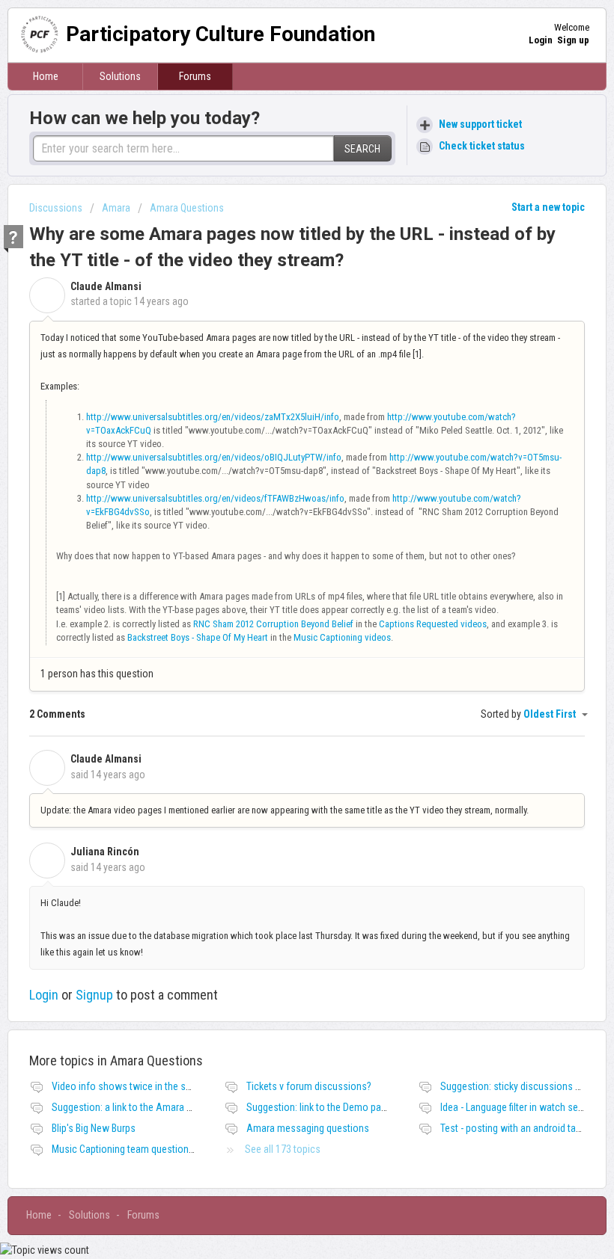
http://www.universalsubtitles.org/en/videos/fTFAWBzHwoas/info (215, 498)
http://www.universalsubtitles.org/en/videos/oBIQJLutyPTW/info (213, 457)
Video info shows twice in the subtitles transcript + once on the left (194, 1086)
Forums (195, 76)
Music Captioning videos (342, 637)
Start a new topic (548, 207)
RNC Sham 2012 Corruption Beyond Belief (273, 624)
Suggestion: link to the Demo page (319, 1107)
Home (45, 76)
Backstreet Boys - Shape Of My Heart (197, 637)
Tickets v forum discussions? (308, 1086)
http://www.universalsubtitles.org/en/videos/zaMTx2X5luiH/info (212, 416)
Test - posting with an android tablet (516, 1128)
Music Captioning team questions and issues (147, 1149)
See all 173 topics (282, 1149)
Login (43, 995)
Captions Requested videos (433, 624)
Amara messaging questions (307, 1128)
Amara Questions (187, 208)
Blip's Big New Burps (94, 1128)
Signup (94, 995)
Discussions (55, 208)
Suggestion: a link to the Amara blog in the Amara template (176, 1107)
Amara (116, 208)
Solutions (120, 76)
